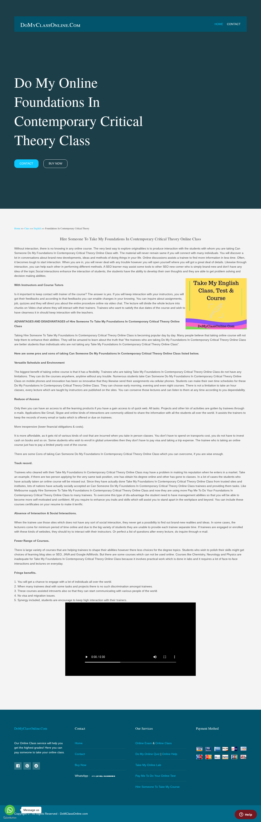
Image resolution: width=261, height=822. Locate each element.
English (37, 228)
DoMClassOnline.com (74, 813)
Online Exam (143, 743)
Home (219, 24)
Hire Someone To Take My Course (157, 786)
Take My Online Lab (148, 765)
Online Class (163, 743)
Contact (234, 24)
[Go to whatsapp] (10, 810)
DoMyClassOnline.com (50, 25)
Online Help (169, 754)
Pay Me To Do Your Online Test (155, 775)
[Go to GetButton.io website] (9, 817)
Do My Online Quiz (147, 754)
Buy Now (55, 163)
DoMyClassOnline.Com (30, 728)
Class (27, 228)
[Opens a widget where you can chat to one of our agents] (245, 815)
